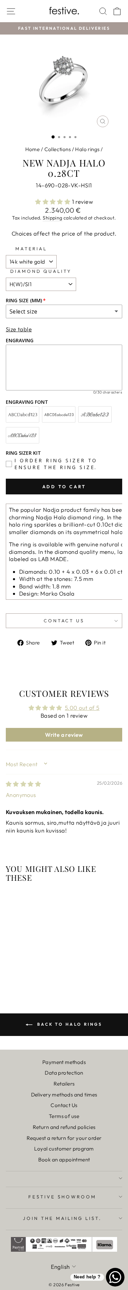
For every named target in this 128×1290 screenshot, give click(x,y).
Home (32, 149)
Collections (57, 149)
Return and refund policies (64, 1127)
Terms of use (64, 1116)
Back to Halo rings (68, 1024)
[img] (23, 783)
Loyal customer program (64, 1148)
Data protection (64, 1072)
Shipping (52, 218)
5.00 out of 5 (82, 707)
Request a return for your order (64, 1138)
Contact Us (64, 1105)
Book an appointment (64, 1159)
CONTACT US (64, 620)
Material (31, 248)
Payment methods (64, 1062)
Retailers (64, 1083)
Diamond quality (41, 271)
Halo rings (87, 149)
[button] (53, 201)
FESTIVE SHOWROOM (62, 1196)
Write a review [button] (64, 734)
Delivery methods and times (64, 1094)
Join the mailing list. (62, 1218)
